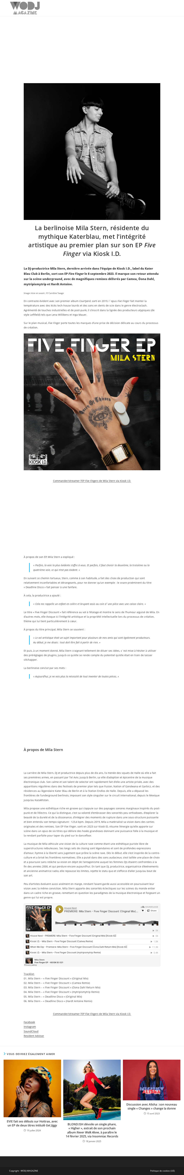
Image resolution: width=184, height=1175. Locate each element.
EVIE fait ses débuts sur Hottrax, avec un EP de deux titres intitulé (32, 1123)
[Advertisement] (92, 43)
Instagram (30, 1026)
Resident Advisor (34, 1036)
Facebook (29, 1022)
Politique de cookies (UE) (162, 1170)
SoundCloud (31, 1031)
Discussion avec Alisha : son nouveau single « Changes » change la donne (151, 1106)
